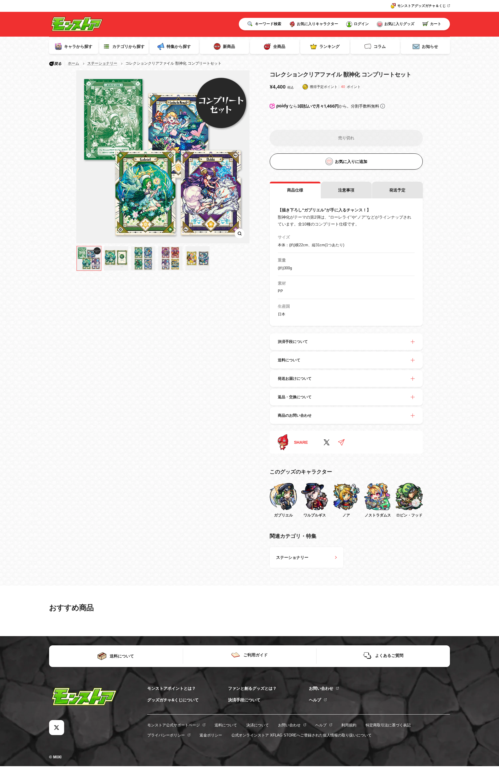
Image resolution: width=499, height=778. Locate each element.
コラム (380, 46)
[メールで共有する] (341, 442)
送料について (226, 725)
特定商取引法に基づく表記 (388, 725)
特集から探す (179, 46)
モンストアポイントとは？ (171, 688)
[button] (416, 503)
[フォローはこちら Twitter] (56, 727)
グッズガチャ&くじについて (173, 700)
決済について (257, 725)
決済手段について (244, 700)
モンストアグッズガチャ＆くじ (421, 6)
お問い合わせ (321, 688)
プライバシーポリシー (166, 735)
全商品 (279, 46)
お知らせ (430, 46)
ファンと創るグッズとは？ (252, 688)
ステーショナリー (102, 63)
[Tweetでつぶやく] (326, 442)
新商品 (229, 46)
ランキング (329, 46)
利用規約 (348, 725)
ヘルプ (315, 700)
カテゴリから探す (128, 46)
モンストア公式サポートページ (173, 725)
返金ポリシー (211, 735)
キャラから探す (78, 46)
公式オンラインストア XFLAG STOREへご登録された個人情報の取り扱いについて (301, 735)
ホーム (73, 63)
